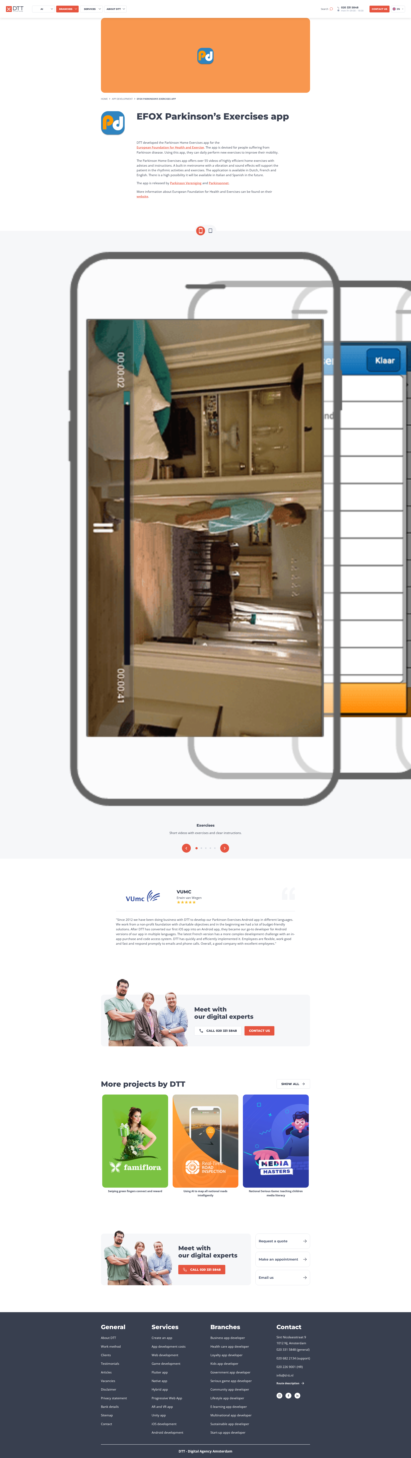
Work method (111, 1346)
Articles (106, 1372)
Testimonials (110, 1364)
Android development (167, 1432)
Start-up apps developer (227, 1432)
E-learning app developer (228, 1407)
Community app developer (229, 1389)
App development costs (169, 1346)
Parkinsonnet (219, 183)
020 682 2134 (286, 1358)
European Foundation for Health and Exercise (170, 147)
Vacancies (108, 1381)
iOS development (164, 1424)
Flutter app (160, 1372)
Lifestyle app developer (227, 1398)
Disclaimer (108, 1389)
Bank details (110, 1407)
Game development (166, 1364)
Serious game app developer (231, 1381)
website (142, 196)
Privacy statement (114, 1398)
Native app (159, 1381)
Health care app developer (229, 1346)
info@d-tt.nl (284, 1375)
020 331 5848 (350, 7)
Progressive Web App (167, 1398)
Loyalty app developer (226, 1355)
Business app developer (227, 1338)
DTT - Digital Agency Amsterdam (205, 1451)
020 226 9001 (286, 1367)
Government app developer (230, 1372)
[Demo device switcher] (200, 230)
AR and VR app (162, 1407)
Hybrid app (160, 1389)
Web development (165, 1355)
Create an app (162, 1338)
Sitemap (107, 1415)
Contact (106, 1424)
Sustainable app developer (229, 1424)
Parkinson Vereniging (186, 183)
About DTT (108, 1338)
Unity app (159, 1415)
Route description (287, 1383)
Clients (106, 1355)
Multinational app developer (231, 1415)
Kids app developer (224, 1364)
